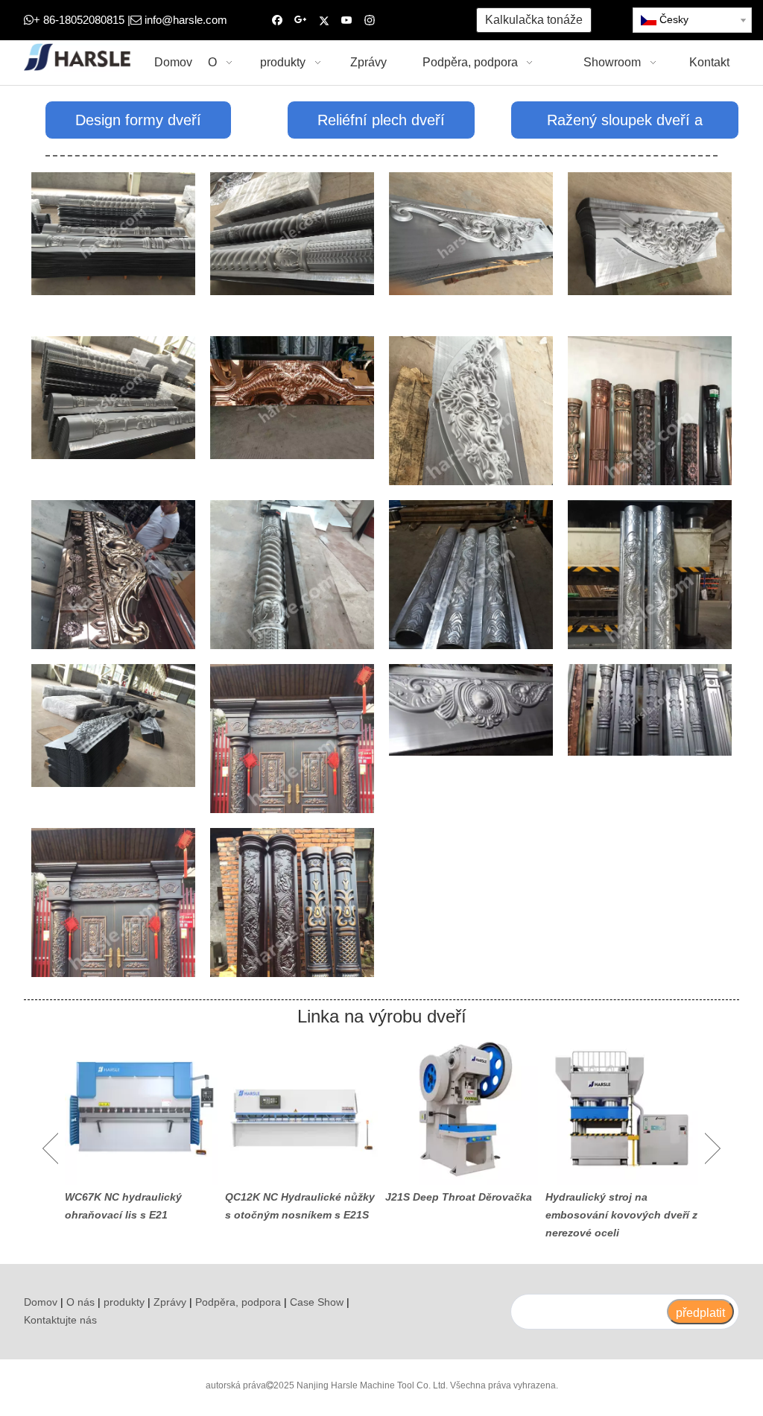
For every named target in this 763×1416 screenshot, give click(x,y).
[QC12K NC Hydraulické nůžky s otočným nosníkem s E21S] (301, 1108)
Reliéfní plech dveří (381, 120)
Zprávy (169, 1302)
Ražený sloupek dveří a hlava (625, 125)
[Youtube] (347, 20)
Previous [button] (50, 1148)
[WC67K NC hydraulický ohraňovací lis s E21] (141, 1108)
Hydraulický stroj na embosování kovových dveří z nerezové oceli (621, 1215)
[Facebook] (277, 20)
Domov (40, 1302)
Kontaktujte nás (60, 1320)
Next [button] (713, 1148)
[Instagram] (370, 20)
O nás (80, 1302)
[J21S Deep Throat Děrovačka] (461, 1108)
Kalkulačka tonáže (534, 19)
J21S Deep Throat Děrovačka (458, 1197)
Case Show (316, 1302)
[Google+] (300, 20)
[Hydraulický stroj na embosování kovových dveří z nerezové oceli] (621, 1108)
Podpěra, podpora (238, 1302)
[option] (141, 1128)
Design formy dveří (138, 120)
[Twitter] (323, 20)
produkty (124, 1302)
